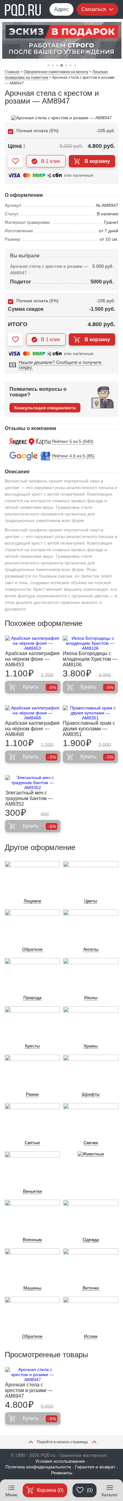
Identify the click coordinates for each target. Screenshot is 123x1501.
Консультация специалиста (45, 407)
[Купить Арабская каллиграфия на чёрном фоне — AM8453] (33, 643)
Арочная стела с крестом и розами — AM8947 (29, 1390)
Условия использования (60, 1461)
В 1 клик (50, 161)
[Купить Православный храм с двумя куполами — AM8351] (90, 712)
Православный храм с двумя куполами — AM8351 (89, 728)
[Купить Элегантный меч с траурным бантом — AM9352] (33, 782)
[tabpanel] (61, 40)
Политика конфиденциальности (38, 1466)
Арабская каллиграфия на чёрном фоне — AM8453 (32, 659)
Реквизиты (61, 1472)
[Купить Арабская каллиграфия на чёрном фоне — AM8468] (33, 712)
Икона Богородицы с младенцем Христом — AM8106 (90, 659)
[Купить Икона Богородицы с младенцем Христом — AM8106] (90, 643)
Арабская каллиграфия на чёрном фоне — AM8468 (32, 728)
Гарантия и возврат (95, 1466)
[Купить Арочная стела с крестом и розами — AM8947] (33, 1374)
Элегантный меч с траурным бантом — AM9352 (29, 798)
